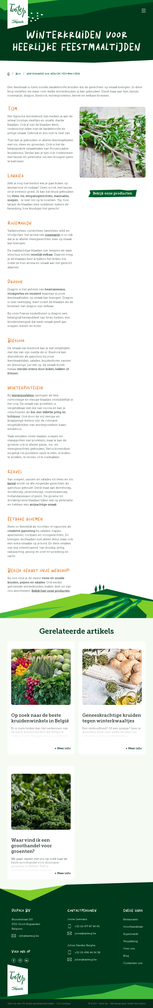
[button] (144, 10)
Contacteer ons (133, 963)
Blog (18, 73)
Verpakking (130, 941)
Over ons (129, 948)
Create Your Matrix (136, 1003)
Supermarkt (130, 934)
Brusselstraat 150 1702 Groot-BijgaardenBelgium (26, 924)
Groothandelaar (133, 926)
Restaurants (130, 919)
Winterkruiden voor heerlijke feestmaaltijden (53, 73)
